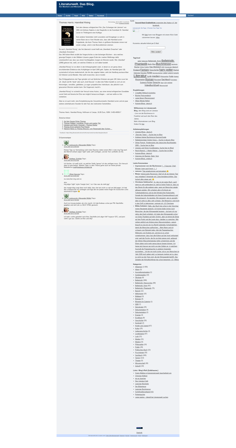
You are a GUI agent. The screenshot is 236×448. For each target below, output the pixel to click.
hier (143, 124)
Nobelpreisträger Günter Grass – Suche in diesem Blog (154, 140)
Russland (157, 80)
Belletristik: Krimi (154, 61)
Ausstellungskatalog (142, 272)
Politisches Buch (141, 350)
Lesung (176, 73)
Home (60, 16)
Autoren (122, 435)
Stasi (162, 82)
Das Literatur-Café (141, 381)
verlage (169, 83)
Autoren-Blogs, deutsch (143, 103)
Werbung (145, 435)
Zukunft (138, 366)
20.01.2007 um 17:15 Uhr (71, 200)
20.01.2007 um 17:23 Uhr (71, 213)
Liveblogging (139, 334)
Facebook (100, 16)
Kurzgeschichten (158, 73)
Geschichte (154, 70)
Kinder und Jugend (141, 326)
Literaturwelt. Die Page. (140, 28)
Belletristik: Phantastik (143, 288)
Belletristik (145, 61)
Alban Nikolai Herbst (142, 101)
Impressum (133, 435)
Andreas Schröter (124, 23)
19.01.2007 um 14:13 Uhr (71, 160)
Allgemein (138, 267)
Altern (137, 269)
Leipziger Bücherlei (142, 384)
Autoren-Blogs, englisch (143, 159)
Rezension (140, 79)
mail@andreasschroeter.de (82, 167)
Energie (138, 315)
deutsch (175, 67)
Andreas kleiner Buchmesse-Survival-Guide (150, 137)
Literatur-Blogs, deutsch (143, 132)
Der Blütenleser (140, 386)
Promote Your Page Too (155, 28)
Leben (165, 73)
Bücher (136, 67)
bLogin (132, 20)
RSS (83, 16)
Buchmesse (163, 63)
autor (139, 61)
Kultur (137, 328)
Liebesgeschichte (141, 331)
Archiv (68, 16)
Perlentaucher (140, 394)
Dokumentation (140, 310)
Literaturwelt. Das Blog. (76, 4)
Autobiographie (140, 275)
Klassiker (144, 73)
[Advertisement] (118, 18)
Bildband (138, 296)
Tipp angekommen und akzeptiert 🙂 (155, 171)
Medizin (138, 342)
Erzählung (138, 318)
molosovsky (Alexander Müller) (80, 145)
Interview (137, 73)
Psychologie (139, 353)
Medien (137, 339)
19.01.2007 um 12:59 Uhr (71, 146)
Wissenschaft (164, 85)
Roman (149, 79)
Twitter (91, 16)
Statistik (139, 433)
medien (156, 76)
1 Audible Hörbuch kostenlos (145, 93)
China (142, 67)
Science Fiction (146, 82)
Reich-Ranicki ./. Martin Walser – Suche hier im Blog (154, 151)
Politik (171, 76)
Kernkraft (138, 323)
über (112, 435)
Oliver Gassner (74, 174)
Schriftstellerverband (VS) (144, 392)
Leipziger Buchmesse (143, 389)
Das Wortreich (155, 67)
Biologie (138, 299)
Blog (153, 64)
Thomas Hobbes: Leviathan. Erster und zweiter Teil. (82, 123)
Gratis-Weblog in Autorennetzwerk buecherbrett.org (153, 373)
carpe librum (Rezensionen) (145, 98)
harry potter (166, 69)
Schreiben (174, 79)
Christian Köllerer (141, 376)
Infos (158, 37)
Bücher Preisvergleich (143, 95)
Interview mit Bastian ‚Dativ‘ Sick (147, 156)
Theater (138, 361)
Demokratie (168, 67)
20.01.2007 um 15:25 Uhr (71, 176)
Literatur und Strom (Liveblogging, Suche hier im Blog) (154, 148)
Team (76, 16)
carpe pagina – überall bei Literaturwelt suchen (151, 397)
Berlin (150, 64)
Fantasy (144, 69)
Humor (176, 70)
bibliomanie (139, 294)
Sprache (156, 82)
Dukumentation (140, 312)
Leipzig (170, 73)
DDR (163, 67)
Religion (176, 76)
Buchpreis (174, 64)
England (136, 70)
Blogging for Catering (142, 302)
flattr (146, 35)
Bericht (137, 291)
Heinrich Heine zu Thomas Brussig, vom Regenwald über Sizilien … (88, 129)
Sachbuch (165, 79)
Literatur (140, 76)
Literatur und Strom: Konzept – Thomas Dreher (80, 125)
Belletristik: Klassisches (143, 283)
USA (165, 82)
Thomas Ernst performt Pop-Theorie (76, 127)
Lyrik (149, 76)
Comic (146, 67)
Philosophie (164, 76)
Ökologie (138, 277)
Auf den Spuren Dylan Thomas (75, 121)
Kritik (149, 73)
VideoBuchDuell (152, 85)
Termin (137, 358)
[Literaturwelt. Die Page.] (156, 30)
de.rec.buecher (140, 378)
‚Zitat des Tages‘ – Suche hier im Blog (148, 135)
